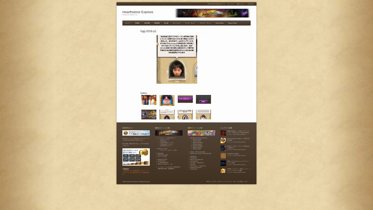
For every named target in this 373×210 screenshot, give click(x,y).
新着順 (137, 23)
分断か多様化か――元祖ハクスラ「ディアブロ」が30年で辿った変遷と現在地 (238, 131)
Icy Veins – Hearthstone (197, 162)
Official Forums (197, 139)
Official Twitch (197, 149)
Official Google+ (197, 144)
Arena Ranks (220, 23)
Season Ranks (232, 23)
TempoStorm (193, 169)
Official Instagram (198, 146)
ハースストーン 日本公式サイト (167, 138)
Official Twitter (197, 141)
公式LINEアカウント (166, 146)
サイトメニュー (231, 3)
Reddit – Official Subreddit (197, 152)
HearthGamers (162, 161)
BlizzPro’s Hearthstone (196, 159)
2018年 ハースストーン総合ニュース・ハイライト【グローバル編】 (238, 169)
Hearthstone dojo (162, 159)
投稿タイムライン (241, 3)
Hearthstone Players (196, 167)
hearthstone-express (239, 134)
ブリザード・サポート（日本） (169, 150)
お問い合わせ (250, 3)
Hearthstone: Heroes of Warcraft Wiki (200, 153)
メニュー (127, 23)
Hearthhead (193, 158)
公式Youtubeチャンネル (167, 142)
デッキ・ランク (190, 23)
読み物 (166, 23)
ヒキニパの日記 (162, 156)
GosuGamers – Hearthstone (198, 166)
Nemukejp (160, 153)
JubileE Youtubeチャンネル (165, 164)
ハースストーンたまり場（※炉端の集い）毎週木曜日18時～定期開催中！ (170, 167)
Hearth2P (193, 164)
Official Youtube (197, 147)
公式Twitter (163, 141)
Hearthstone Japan (163, 155)
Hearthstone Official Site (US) (198, 138)
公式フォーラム (164, 139)
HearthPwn (193, 156)
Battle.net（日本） (163, 148)
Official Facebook (198, 142)
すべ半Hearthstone (163, 162)
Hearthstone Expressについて (216, 3)
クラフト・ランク (205, 23)
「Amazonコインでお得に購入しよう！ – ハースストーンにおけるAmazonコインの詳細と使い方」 (136, 172)
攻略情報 (157, 23)
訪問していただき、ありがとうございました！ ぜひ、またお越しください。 (228, 181)
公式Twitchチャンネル (166, 144)
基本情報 (147, 23)
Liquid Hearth (194, 161)
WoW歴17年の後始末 (233, 153)
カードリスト (177, 23)
